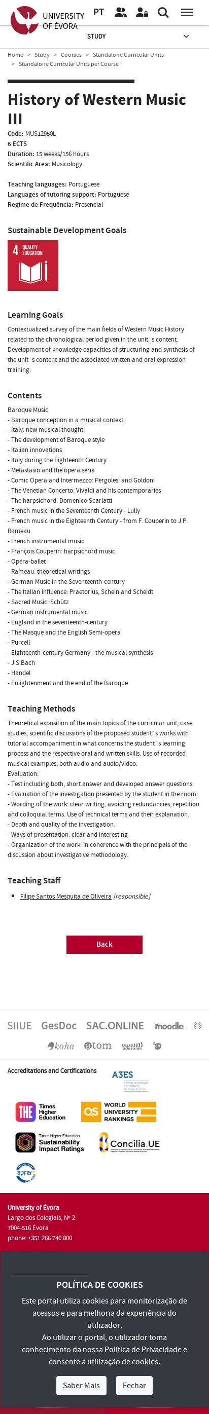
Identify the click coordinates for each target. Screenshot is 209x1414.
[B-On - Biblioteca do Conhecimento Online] (157, 1045)
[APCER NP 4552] (25, 1172)
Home (15, 55)
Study (96, 36)
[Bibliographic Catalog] (61, 1045)
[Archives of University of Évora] (98, 1045)
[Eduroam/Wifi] (132, 1045)
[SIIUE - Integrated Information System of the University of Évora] (19, 1024)
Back (104, 944)
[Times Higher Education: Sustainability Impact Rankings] (49, 1142)
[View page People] (120, 13)
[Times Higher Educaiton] (40, 1112)
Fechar (134, 1386)
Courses (71, 55)
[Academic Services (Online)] (115, 1024)
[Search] (163, 13)
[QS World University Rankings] (118, 1112)
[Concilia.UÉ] (129, 1142)
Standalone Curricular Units (128, 55)
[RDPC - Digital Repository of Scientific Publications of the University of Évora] (197, 1024)
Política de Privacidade (143, 1350)
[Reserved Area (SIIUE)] (142, 13)
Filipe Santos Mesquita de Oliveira (66, 896)
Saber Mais (81, 1386)
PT (98, 12)
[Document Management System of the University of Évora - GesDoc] (59, 1024)
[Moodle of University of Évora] (168, 1024)
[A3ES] (130, 1081)
